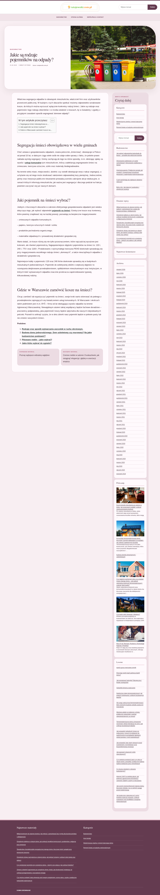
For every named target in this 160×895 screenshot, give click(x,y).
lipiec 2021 (119, 406)
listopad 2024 (120, 300)
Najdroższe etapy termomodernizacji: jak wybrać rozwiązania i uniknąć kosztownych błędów (130, 695)
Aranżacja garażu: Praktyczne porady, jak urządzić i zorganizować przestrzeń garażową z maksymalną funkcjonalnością (129, 172)
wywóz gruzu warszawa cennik (126, 667)
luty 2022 (119, 387)
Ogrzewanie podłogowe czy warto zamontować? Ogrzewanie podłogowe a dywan (129, 163)
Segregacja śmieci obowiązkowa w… (34, 124)
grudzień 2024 (121, 296)
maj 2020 (119, 455)
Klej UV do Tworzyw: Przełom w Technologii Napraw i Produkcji (130, 644)
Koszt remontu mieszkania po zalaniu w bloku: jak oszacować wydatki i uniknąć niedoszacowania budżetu (129, 507)
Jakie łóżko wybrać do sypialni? (37, 343)
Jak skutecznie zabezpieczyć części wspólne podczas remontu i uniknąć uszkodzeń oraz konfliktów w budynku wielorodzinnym (128, 798)
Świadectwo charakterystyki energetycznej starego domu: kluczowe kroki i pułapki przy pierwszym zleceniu (130, 225)
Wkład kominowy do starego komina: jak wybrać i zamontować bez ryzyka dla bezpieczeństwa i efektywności (129, 209)
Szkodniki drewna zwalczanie (125, 688)
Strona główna (77, 17)
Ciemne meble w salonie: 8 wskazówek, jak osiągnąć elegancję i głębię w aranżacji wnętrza (81, 356)
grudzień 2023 (121, 315)
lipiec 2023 (119, 330)
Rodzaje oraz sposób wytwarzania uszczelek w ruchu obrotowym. (52, 329)
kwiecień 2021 (121, 413)
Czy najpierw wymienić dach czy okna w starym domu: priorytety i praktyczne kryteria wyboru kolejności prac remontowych (130, 762)
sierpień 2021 (120, 402)
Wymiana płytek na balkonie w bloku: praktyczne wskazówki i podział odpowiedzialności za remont (128, 714)
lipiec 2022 (119, 375)
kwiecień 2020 (121, 459)
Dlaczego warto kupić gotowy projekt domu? (128, 674)
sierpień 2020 (120, 443)
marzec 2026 (120, 288)
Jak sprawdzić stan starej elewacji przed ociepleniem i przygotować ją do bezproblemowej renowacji (129, 745)
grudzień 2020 (121, 428)
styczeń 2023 (120, 353)
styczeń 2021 (120, 424)
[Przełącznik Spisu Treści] (51, 121)
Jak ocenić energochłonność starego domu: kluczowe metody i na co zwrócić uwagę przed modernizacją (130, 788)
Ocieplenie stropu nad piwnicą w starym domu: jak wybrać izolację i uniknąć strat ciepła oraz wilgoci (129, 233)
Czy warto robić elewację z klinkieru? (128, 614)
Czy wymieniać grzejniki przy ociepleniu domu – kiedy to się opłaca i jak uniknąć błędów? (129, 240)
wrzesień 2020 (121, 440)
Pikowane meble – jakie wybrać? (37, 340)
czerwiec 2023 (121, 334)
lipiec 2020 (119, 447)
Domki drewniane (24, 890)
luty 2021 (119, 421)
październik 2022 (121, 364)
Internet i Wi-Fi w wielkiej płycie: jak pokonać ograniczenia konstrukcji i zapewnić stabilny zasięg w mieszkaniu (128, 778)
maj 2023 (119, 337)
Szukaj (152, 7)
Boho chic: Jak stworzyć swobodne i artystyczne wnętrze (127, 188)
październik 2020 (121, 436)
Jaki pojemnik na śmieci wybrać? (33, 127)
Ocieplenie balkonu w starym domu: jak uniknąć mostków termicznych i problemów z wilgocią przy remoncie (130, 217)
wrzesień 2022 (121, 368)
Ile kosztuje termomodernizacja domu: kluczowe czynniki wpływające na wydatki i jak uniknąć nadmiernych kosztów (130, 540)
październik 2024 (121, 303)
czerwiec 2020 (121, 451)
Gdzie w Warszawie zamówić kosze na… (36, 130)
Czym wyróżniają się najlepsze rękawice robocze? (129, 181)
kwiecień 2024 (121, 307)
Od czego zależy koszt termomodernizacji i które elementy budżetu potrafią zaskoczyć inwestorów (129, 705)
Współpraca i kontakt (95, 17)
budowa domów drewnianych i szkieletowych (126, 556)
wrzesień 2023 (121, 322)
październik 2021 (121, 398)
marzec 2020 (120, 462)
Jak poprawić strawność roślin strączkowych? (126, 753)
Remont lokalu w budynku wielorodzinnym (129, 127)
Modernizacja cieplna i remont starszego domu (98, 843)
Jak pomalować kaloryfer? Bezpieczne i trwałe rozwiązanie (129, 681)
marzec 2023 (120, 345)
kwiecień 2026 (121, 284)
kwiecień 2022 (121, 379)
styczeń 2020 (120, 470)
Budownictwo (61, 17)
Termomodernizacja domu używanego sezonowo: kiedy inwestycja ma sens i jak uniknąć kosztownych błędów (129, 724)
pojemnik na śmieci (61, 210)
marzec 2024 (120, 311)
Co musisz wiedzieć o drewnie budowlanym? (126, 770)
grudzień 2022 (121, 356)
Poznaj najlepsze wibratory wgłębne (34, 353)
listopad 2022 (120, 360)
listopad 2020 (120, 432)
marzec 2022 (120, 383)
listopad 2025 (120, 292)
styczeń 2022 (120, 390)
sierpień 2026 (120, 269)
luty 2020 (119, 466)
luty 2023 (119, 349)
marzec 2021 (120, 417)
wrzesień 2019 (121, 474)
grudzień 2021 (121, 394)
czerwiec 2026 (121, 277)
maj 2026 (119, 281)
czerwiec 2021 (121, 409)
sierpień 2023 (120, 326)
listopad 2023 (120, 318)
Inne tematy (120, 118)
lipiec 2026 (119, 273)
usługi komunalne (33, 163)
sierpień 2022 (120, 371)
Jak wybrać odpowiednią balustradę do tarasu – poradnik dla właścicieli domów (129, 154)
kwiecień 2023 (121, 341)
